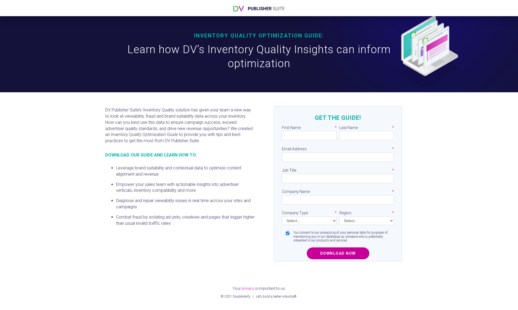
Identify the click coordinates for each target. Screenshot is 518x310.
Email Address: (338, 149)
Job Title (338, 170)
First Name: (309, 127)
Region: (366, 213)
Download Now (338, 253)
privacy (248, 288)
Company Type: (309, 213)
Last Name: (366, 127)
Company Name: (338, 191)
